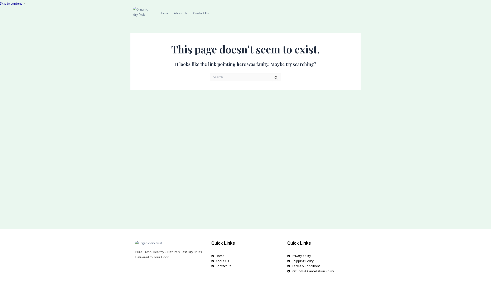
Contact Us (201, 13)
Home (164, 13)
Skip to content (11, 3)
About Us (180, 13)
